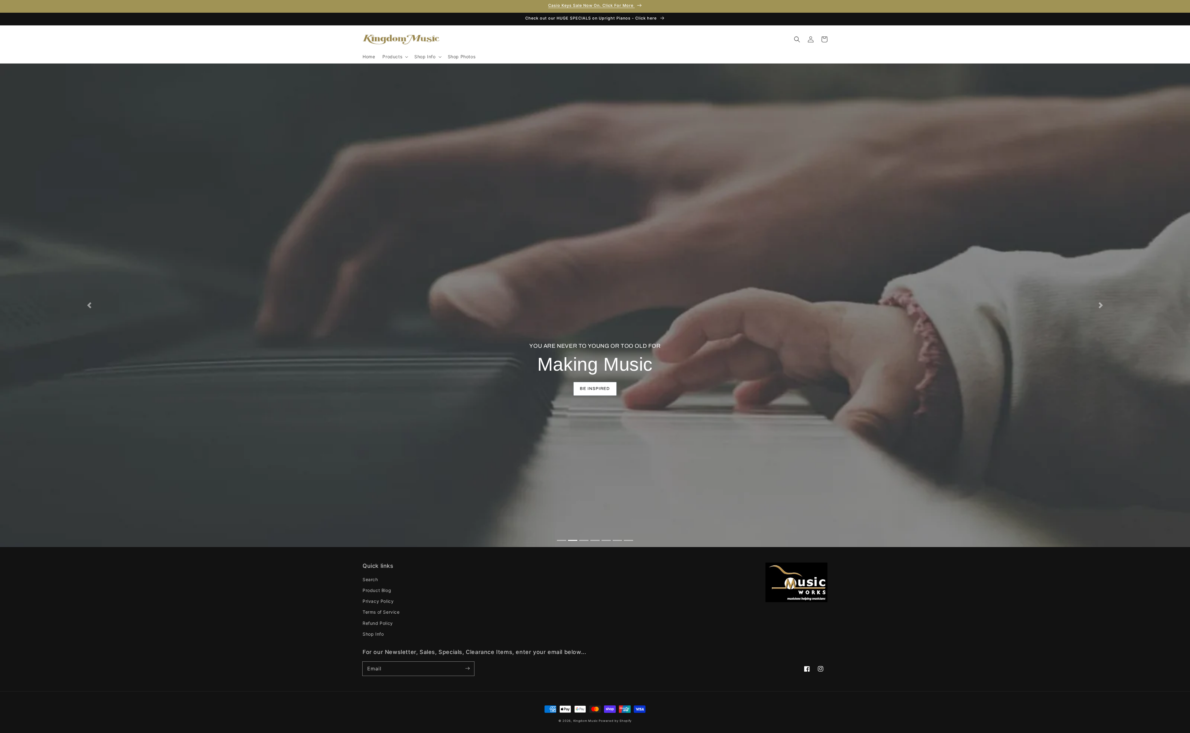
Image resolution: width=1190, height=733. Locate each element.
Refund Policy (378, 623)
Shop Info (373, 634)
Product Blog (377, 590)
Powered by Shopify (615, 720)
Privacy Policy (378, 601)
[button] (395, 56)
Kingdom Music (585, 720)
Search (370, 579)
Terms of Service (381, 612)
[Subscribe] (467, 668)
